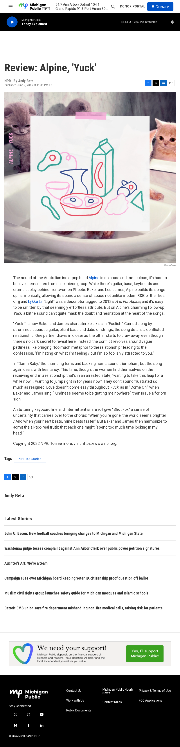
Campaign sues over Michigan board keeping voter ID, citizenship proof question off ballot (76, 578)
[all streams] (173, 22)
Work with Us (75, 700)
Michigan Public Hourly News (118, 691)
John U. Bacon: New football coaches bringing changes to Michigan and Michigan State (73, 533)
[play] (12, 22)
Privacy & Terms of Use (155, 690)
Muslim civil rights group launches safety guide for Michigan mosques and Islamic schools (76, 593)
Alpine (94, 277)
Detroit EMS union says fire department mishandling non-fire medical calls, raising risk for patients (83, 608)
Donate (162, 6)
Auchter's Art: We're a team (25, 563)
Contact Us (73, 690)
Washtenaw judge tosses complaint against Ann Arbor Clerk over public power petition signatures (82, 548)
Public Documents (78, 710)
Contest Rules (112, 702)
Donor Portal (132, 6)
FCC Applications (150, 700)
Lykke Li (35, 301)
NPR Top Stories (30, 459)
